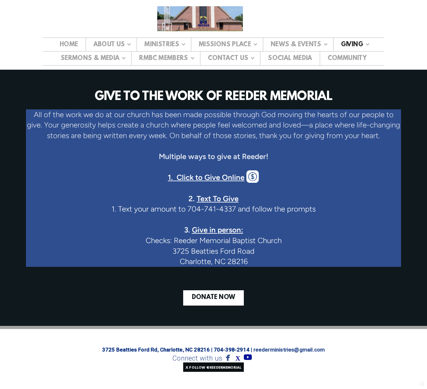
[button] (213, 367)
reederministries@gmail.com (289, 350)
